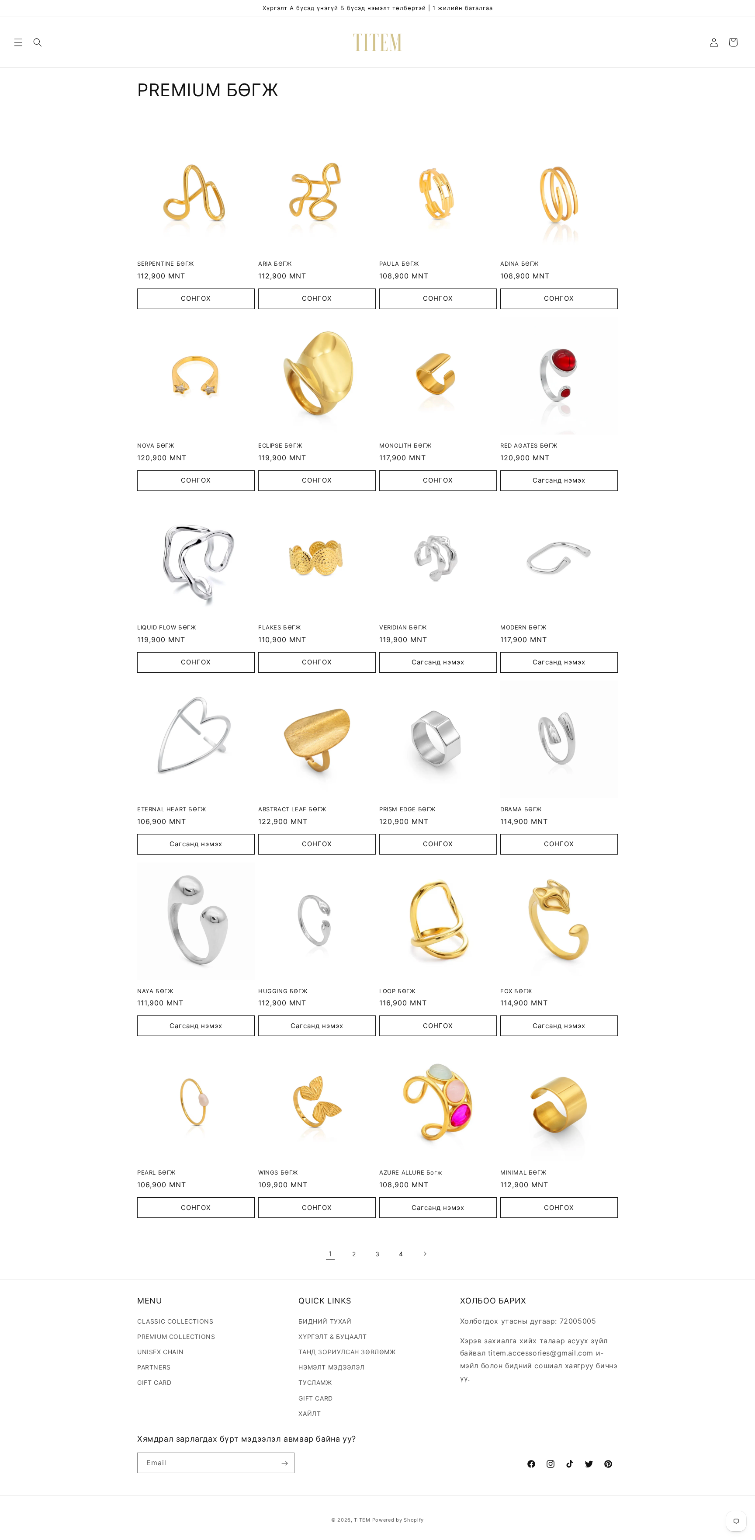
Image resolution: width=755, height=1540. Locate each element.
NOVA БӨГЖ (155, 445)
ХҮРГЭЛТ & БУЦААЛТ (332, 1336)
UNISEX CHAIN (160, 1351)
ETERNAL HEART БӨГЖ (171, 809)
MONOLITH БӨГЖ (405, 445)
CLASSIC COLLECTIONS (175, 1320)
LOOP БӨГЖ (397, 990)
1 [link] (330, 1253)
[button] (18, 42)
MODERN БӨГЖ (523, 627)
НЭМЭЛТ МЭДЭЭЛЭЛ (331, 1366)
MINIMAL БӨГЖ (523, 1172)
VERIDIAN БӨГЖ (403, 627)
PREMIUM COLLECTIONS (176, 1336)
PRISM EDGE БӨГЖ (407, 809)
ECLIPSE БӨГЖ (280, 445)
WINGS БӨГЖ (278, 1172)
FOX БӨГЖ (516, 990)
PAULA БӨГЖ (399, 263)
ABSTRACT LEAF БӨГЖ (292, 809)
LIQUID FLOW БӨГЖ (166, 627)
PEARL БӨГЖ (156, 1172)
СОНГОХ (196, 298)
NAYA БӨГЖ (155, 990)
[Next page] (424, 1253)
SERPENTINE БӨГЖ (165, 263)
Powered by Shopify (398, 1520)
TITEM (362, 1520)
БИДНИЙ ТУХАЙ (324, 1320)
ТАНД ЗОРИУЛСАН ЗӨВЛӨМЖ (346, 1351)
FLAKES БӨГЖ (279, 627)
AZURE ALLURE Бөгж (410, 1172)
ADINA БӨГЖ (519, 263)
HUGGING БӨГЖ (282, 990)
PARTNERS (154, 1366)
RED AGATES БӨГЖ (529, 445)
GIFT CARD (154, 1382)
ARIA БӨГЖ (274, 263)
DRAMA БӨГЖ (521, 809)
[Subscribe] (284, 1463)
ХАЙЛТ (309, 1413)
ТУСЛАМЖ (315, 1382)
